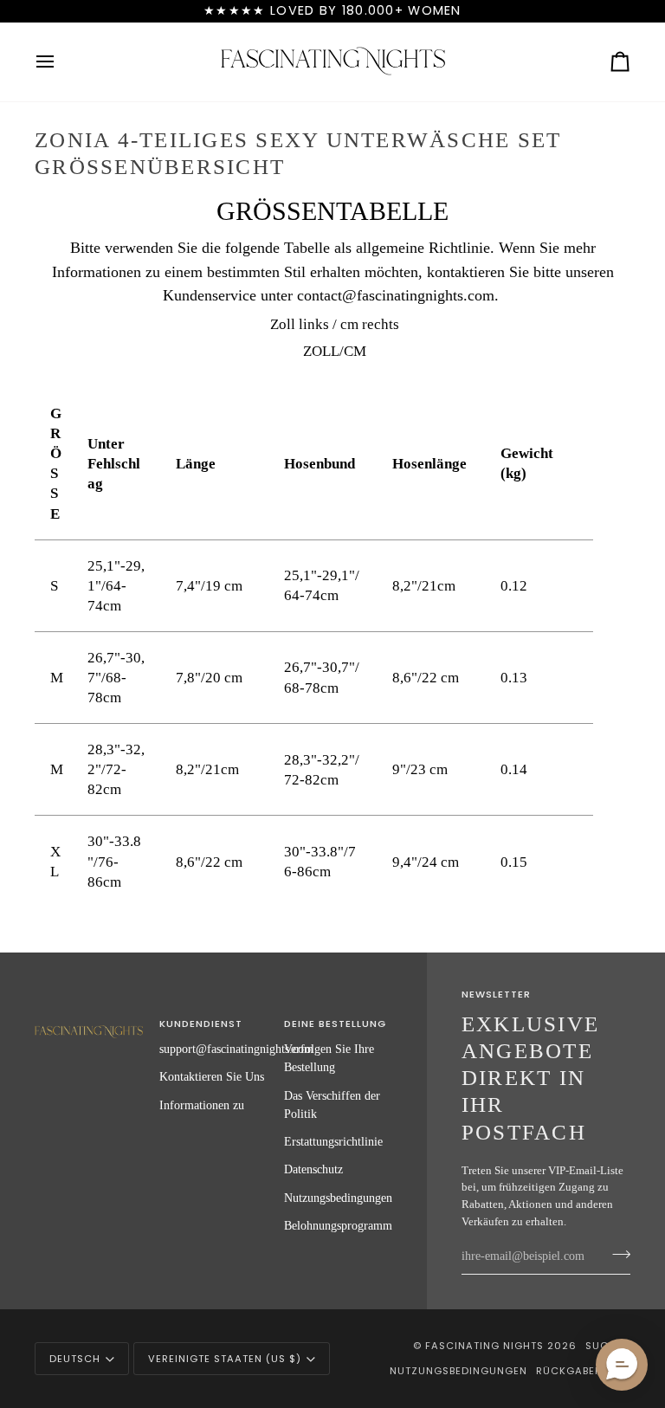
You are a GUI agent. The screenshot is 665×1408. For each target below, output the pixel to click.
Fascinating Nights (484, 1346)
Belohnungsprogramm (338, 1225)
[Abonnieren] (616, 1254)
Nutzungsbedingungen (338, 1198)
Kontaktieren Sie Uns (211, 1076)
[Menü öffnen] (61, 62)
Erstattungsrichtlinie (333, 1141)
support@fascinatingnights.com (236, 1049)
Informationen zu (201, 1105)
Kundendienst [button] (200, 1023)
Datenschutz (313, 1169)
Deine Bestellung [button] (335, 1023)
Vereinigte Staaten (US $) (224, 1359)
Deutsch (74, 1359)
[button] (89, 1021)
